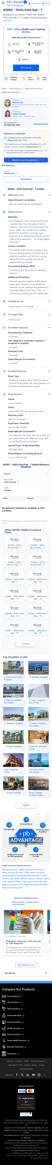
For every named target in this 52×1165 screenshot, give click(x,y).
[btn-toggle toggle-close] (3, 3)
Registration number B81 (36, 1140)
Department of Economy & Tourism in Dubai (18, 1130)
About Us (10, 1061)
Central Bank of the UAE (25, 1128)
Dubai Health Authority (11, 1135)
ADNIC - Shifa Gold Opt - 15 (14, 631)
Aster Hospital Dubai (10, 770)
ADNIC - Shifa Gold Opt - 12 (37, 597)
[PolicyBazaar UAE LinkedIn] (27, 1074)
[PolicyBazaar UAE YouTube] (33, 1074)
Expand (25, 644)
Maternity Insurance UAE (12, 888)
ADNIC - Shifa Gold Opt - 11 (14, 597)
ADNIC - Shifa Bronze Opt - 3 (14, 563)
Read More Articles (26, 965)
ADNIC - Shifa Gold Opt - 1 (14, 580)
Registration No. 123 (17, 140)
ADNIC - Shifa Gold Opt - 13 (14, 614)
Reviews (34, 1065)
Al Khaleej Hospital (39, 677)
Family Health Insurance (34, 872)
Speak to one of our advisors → (26, 160)
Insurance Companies (38, 1061)
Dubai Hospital (13, 792)
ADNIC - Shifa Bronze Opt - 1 (14, 546)
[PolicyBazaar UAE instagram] (39, 1075)
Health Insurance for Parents (36, 885)
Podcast (41, 1065)
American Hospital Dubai (37, 747)
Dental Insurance (9, 875)
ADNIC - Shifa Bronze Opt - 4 (37, 563)
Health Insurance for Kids (12, 872)
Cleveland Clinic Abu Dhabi (36, 770)
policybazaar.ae (21, 1150)
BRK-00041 (42, 144)
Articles (26, 1061)
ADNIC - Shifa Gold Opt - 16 (37, 631)
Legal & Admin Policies (15, 1065)
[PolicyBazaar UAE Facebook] (16, 1074)
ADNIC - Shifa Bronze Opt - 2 (37, 546)
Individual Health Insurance (28, 875)
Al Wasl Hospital (13, 746)
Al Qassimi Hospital (13, 723)
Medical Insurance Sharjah (31, 878)
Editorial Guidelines (26, 1069)
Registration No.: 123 (41, 1128)
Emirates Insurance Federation (18, 1140)
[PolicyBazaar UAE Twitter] (22, 1074)
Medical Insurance (9, 869)
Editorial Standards (40, 124)
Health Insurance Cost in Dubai (31, 869)
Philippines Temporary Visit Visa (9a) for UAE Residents (23, 942)
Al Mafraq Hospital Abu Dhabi (13, 701)
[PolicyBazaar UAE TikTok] (44, 1074)
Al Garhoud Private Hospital (13, 678)
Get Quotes (26, 179)
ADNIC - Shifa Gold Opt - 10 (37, 580)
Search (7, 474)
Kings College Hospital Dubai (36, 793)
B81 (40, 147)
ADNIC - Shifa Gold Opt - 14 (37, 614)
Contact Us (18, 1061)
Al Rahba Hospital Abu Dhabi (37, 724)
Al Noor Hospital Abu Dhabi (37, 701)
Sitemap (27, 1065)
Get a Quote (26, 68)
